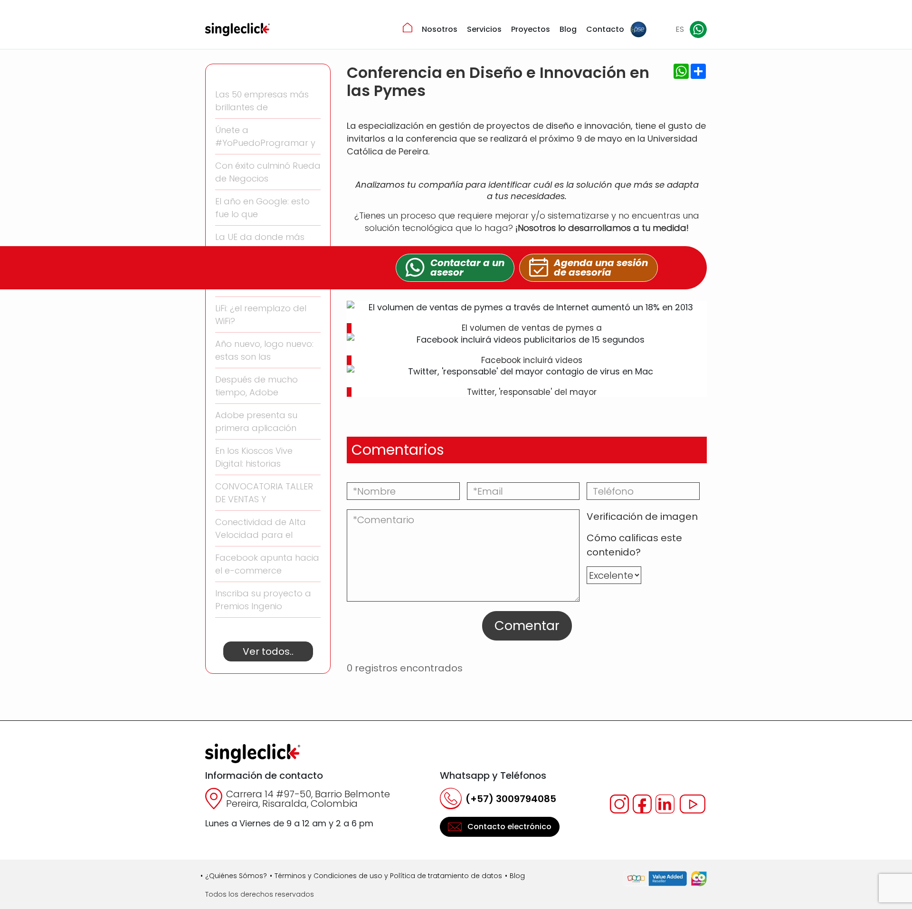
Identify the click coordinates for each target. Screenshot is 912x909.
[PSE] (638, 29)
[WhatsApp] (698, 29)
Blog (568, 29)
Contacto (605, 29)
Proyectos (530, 29)
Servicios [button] (484, 29)
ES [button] (679, 29)
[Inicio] (407, 27)
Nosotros (439, 29)
